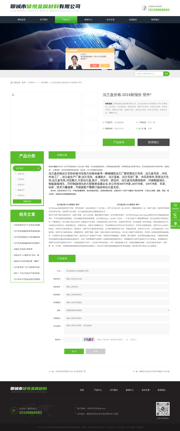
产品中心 (66, 20)
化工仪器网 (130, 427)
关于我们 (44, 20)
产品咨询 (118, 142)
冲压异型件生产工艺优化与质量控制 (28, 225)
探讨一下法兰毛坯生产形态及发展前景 (28, 273)
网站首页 (21, 20)
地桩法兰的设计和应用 (23, 249)
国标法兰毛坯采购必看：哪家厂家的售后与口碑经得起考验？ (28, 261)
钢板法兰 (21, 190)
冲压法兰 (21, 195)
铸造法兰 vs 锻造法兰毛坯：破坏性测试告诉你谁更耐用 (28, 255)
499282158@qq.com (96, 408)
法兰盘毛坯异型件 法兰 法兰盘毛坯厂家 (70, 371)
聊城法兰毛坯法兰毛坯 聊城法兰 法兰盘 (154, 371)
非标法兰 (21, 174)
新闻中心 (88, 20)
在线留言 (133, 20)
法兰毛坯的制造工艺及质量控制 (27, 237)
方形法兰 (21, 179)
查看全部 (27, 201)
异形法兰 (21, 185)
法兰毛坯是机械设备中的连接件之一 (28, 243)
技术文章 (111, 20)
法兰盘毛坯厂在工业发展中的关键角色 (28, 267)
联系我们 (155, 20)
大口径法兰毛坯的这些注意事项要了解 (28, 279)
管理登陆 (140, 427)
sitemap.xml (111, 427)
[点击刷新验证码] (88, 339)
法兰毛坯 (44, 82)
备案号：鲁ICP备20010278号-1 (93, 427)
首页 (23, 82)
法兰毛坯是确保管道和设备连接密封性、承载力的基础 (28, 231)
